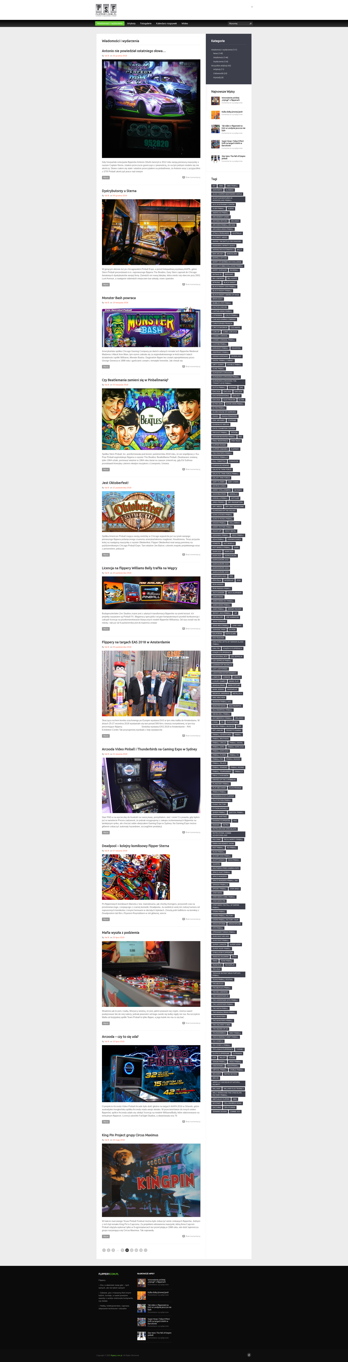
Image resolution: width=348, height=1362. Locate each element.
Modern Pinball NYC (222, 702)
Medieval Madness (221, 693)
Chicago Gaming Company (224, 319)
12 (136, 1250)
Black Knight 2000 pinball (224, 287)
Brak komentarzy (192, 177)
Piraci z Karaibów (221, 776)
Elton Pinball (219, 408)
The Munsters (219, 1016)
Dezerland (236, 356)
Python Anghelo (220, 808)
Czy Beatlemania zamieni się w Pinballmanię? (135, 380)
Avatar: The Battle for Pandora (227, 241)
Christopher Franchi (222, 323)
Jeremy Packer (234, 609)
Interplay (228, 580)
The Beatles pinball (222, 988)
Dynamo (232, 388)
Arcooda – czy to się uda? (120, 1036)
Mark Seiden (218, 689)
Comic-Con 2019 (230, 332)
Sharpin (216, 864)
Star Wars (217, 893)
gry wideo (217, 507)
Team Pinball (226, 961)
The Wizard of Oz (220, 1029)
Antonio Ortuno (220, 221)
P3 (222, 722)
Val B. (107, 56)
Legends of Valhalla (222, 665)
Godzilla (233, 494)
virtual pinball (220, 1070)
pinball (238, 735)
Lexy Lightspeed (220, 669)
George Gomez (219, 486)
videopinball (233, 1066)
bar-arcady (218, 254)
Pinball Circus (219, 743)
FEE (240, 437)
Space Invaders (220, 876)
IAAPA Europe (231, 556)
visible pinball (236, 1070)
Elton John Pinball (235, 404)
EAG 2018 (216, 392)
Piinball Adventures (222, 735)
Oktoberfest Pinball (222, 718)
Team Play (217, 965)
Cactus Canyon (220, 307)
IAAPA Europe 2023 (221, 564)
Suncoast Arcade (221, 936)
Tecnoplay (230, 965)
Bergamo (229, 274)
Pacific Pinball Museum (223, 726)
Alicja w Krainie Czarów (223, 204)
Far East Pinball (220, 433)
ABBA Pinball (232, 186)
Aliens (231, 209)
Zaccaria (217, 1107)
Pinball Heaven (233, 759)
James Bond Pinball (221, 605)
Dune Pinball (219, 369)
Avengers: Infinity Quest (224, 246)
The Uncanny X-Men (221, 1025)
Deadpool (236, 348)
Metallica (237, 693)
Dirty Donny (218, 365)
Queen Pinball (219, 812)
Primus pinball (219, 792)
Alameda (230, 190)
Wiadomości (218, 57)
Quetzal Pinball (236, 812)
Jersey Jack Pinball (222, 613)
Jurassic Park (219, 630)
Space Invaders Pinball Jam (225, 881)
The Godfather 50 (221, 996)
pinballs (239, 772)
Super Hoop (235, 944)
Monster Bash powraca (119, 298)
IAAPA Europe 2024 (221, 568)
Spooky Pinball (220, 889)
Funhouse (233, 461)
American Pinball (221, 213)
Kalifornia (217, 634)
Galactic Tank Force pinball (226, 474)
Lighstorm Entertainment (224, 673)
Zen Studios (229, 1107)
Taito (234, 957)
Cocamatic (235, 328)
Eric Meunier (219, 420)
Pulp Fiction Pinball (222, 800)
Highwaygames (234, 539)
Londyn (237, 677)
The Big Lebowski (220, 992)
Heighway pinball (221, 535)
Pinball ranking (220, 767)
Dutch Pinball (219, 388)
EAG (241, 388)
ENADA (215, 416)
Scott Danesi (219, 860)
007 (214, 186)
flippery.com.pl (116, 1355)
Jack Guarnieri (234, 593)
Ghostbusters (219, 494)
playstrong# (235, 788)
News (215, 53)
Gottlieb (235, 498)
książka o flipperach (232, 648)
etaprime (232, 420)
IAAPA (236, 548)
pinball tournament (222, 772)
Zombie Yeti (235, 1112)
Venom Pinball (219, 1062)
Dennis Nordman (220, 356)
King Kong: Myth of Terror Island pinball (228, 643)
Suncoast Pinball (221, 940)
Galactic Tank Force (222, 469)
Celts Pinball (232, 315)
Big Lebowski (218, 278)
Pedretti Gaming (233, 730)
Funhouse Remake (221, 465)
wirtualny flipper (221, 1099)
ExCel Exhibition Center (224, 428)
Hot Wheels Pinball (222, 548)
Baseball (234, 270)
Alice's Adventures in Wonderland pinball (222, 199)
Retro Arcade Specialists (224, 829)
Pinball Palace (219, 763)
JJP (235, 613)
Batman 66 (217, 274)
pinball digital (236, 743)
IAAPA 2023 (217, 552)
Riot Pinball (218, 848)
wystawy (217, 1103)
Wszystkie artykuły (219, 66)
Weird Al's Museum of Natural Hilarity (226, 1083)
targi (215, 961)
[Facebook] (252, 6)
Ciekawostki (218, 73)
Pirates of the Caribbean (224, 780)
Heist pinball (238, 535)
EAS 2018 (216, 400)
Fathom (234, 433)
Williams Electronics (234, 1089)
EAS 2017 (236, 396)
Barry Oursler (220, 270)
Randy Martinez (220, 817)
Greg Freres (218, 502)
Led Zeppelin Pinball (222, 661)
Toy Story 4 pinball (221, 1045)
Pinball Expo (218, 747)
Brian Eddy (218, 299)
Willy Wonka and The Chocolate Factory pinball (227, 1094)
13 (141, 1250)
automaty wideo (220, 237)
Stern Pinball (219, 912)
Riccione (217, 839)
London (226, 677)
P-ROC (215, 722)
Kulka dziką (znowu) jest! (232, 112)
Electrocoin (229, 400)
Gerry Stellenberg (222, 490)
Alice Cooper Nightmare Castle (227, 194)
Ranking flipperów (221, 821)
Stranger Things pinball (224, 932)
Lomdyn (216, 677)
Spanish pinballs (220, 885)
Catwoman (217, 315)
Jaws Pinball (218, 609)
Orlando (239, 718)
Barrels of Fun (220, 258)
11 (132, 1250)
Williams (216, 1089)
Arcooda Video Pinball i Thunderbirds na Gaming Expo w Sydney (149, 749)
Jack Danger (218, 593)
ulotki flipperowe (221, 1054)
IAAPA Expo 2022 (219, 576)
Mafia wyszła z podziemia (120, 932)
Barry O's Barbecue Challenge (227, 262)
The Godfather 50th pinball (225, 1000)
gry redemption (235, 502)
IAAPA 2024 (229, 552)
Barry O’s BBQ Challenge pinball (228, 266)
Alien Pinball (219, 209)
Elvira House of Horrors (224, 412)
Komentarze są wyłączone (232, 103)
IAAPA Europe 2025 (221, 572)
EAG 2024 (227, 392)
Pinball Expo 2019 (221, 751)
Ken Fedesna (218, 638)
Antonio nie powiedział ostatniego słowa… (134, 51)
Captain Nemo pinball (222, 311)
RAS (235, 821)
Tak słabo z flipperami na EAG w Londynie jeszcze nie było (233, 128)
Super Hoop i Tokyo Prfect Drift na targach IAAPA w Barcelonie (233, 143)
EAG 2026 (238, 392)
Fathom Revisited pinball (224, 437)
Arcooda (235, 221)
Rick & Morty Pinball (233, 839)
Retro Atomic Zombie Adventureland (222, 834)
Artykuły (216, 69)
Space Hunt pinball (221, 872)
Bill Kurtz (232, 278)
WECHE (216, 1078)
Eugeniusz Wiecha (221, 424)
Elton (241, 400)
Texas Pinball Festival (223, 980)
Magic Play (234, 681)
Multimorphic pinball (222, 710)
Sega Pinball (234, 860)
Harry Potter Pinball (223, 527)
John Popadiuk (219, 621)
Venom (232, 1058)
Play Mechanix (219, 788)
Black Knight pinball (222, 291)
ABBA (221, 186)
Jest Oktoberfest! (115, 483)
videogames (218, 1066)
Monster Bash (219, 706)
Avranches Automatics (223, 250)
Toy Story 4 (218, 1041)
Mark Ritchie (234, 685)
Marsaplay (232, 689)
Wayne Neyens (230, 1074)
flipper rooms (219, 445)
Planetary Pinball (221, 784)
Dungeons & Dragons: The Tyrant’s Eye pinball (224, 382)
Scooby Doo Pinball (222, 856)
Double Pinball (234, 365)
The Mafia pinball (220, 1008)
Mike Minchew (219, 698)
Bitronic (216, 283)
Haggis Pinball (219, 523)
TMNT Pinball (235, 1033)
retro (226, 825)
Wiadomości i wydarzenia (221, 50)
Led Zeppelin (236, 657)
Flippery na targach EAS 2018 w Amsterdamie (136, 642)
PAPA (239, 726)
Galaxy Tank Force (221, 478)
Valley (222, 1058)
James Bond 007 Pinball (223, 601)
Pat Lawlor (218, 730)
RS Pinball (232, 848)
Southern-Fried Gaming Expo (226, 868)
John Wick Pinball (221, 626)
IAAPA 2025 (217, 556)
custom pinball (220, 344)
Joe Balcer (218, 617)
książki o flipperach (222, 652)
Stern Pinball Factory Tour (225, 920)
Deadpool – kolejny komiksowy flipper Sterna (135, 846)
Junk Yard (237, 626)
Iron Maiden (218, 584)
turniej (239, 1049)
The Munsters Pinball (223, 1021)
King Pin (216, 648)
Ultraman (237, 1054)
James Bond (218, 597)
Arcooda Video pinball (223, 229)
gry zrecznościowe (234, 507)
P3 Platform (232, 722)
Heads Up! (217, 531)
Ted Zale (216, 969)
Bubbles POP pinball (222, 303)
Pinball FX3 (218, 759)
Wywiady (217, 77)
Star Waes (234, 889)
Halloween (234, 523)
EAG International (221, 396)
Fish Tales (235, 441)
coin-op (216, 332)
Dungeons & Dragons (222, 373)
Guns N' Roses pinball (223, 519)
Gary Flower (219, 482)
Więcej (105, 178)
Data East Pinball (220, 348)
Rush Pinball (219, 852)
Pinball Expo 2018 (236, 747)
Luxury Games (219, 681)
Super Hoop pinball (222, 949)
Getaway (238, 490)
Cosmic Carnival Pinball (224, 340)
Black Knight (230, 283)
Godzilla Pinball (220, 498)
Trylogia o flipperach (223, 1049)
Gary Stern (233, 482)
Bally (239, 250)
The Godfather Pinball (223, 1004)
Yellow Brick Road (233, 1103)
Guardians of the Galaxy (224, 511)
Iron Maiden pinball (222, 588)
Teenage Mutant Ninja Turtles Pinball (226, 974)
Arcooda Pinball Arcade (224, 225)
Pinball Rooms (237, 767)
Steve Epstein (219, 924)
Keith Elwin (231, 634)
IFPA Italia (217, 580)
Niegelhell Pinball (221, 714)
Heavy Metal (230, 531)
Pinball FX (234, 755)
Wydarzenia (218, 61)
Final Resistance (220, 441)
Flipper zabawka (220, 449)
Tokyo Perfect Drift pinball (226, 1037)
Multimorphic (235, 706)
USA (214, 1058)
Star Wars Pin (219, 901)
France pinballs (220, 457)
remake (216, 825)
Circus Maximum (220, 328)
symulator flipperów (223, 953)
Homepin (216, 543)
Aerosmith (217, 190)
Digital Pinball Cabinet (223, 361)
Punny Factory (219, 804)
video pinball (235, 1062)
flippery (235, 449)
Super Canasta (219, 944)
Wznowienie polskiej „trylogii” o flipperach (231, 99)
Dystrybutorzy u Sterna (119, 191)
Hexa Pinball (218, 539)
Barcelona (232, 254)
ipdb (239, 580)
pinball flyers (219, 755)
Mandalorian (219, 685)
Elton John (218, 404)
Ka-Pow (232, 630)
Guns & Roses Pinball (222, 515)
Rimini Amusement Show (223, 844)
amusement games (221, 217)
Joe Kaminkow (232, 617)
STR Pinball (218, 928)
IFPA (231, 576)
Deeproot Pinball (221, 352)
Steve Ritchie (235, 924)
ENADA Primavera (229, 416)
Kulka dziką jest (220, 657)
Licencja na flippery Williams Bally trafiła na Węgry (139, 568)
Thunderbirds (219, 1033)
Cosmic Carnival (220, 336)
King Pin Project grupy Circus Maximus (130, 1135)
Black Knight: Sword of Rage (226, 295)
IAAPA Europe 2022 (221, 560)
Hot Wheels (229, 543)
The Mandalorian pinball (224, 1012)
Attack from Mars (221, 233)
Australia (237, 233)
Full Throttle (219, 461)
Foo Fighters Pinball (222, 453)
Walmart (217, 1074)
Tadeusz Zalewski (221, 957)
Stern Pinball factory (223, 916)
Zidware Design (220, 1112)
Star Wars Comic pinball (224, 897)
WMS (235, 1099)
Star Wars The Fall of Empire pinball (233, 157)
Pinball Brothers (221, 739)
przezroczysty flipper (223, 796)
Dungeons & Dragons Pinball (226, 377)
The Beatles (218, 984)
